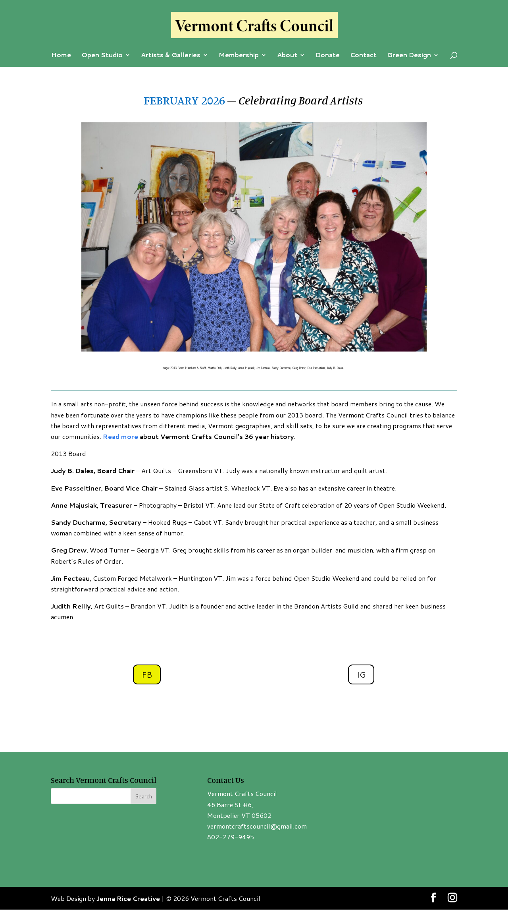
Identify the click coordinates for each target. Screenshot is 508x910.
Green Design (409, 55)
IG (361, 674)
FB (147, 674)
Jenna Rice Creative (128, 898)
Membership (239, 55)
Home (61, 55)
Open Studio (102, 55)
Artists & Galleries (170, 55)
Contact (363, 55)
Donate (328, 55)
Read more (120, 436)
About (287, 55)
